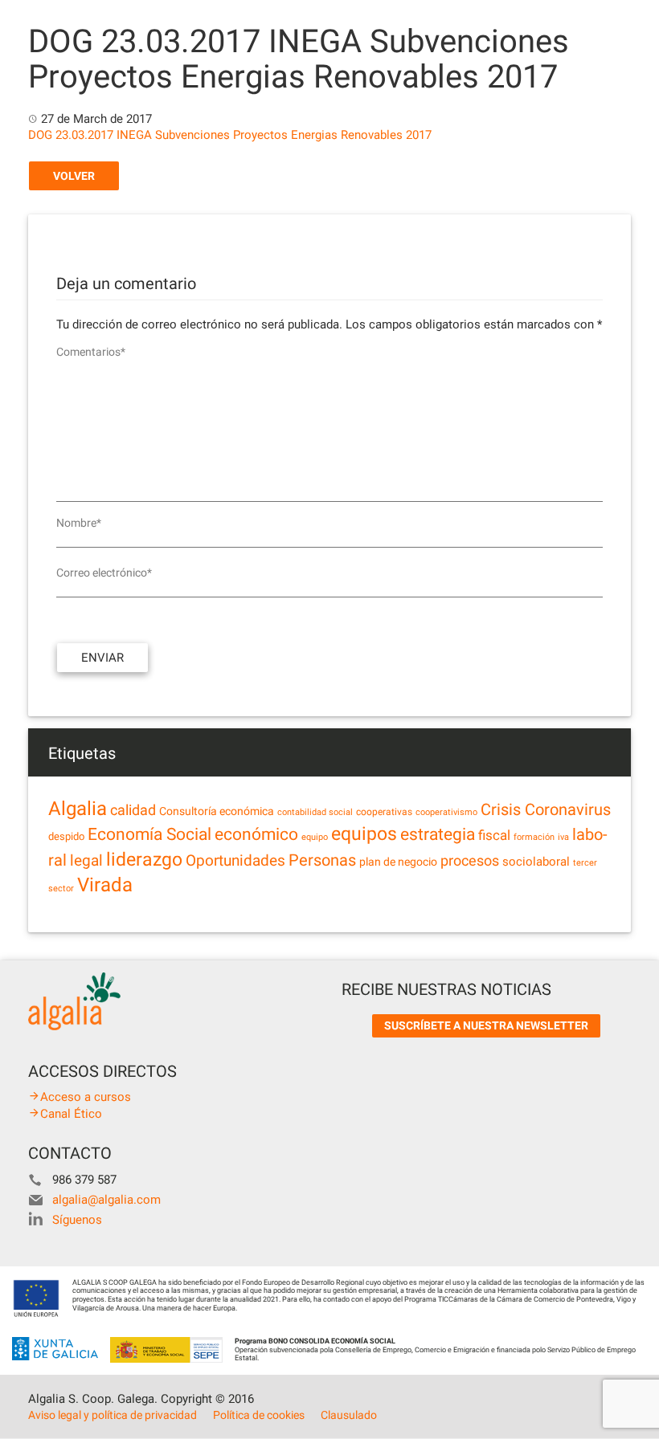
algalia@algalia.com (106, 1199)
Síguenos (77, 1220)
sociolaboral (536, 861)
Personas (322, 860)
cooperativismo (446, 812)
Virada (105, 885)
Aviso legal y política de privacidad (112, 1414)
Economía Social (149, 834)
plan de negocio (398, 861)
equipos (364, 834)
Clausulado (349, 1414)
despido (66, 836)
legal (86, 860)
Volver (74, 175)
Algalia (77, 808)
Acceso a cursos (85, 1097)
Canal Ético (71, 1114)
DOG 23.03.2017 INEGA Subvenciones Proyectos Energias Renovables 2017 (230, 135)
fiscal (494, 835)
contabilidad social (315, 812)
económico (256, 834)
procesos (469, 860)
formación (534, 837)
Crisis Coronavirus (546, 810)
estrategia (437, 834)
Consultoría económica (216, 811)
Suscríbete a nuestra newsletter (486, 1025)
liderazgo (144, 859)
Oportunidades (235, 861)
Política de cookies (259, 1414)
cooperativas (384, 811)
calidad (133, 810)
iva (563, 837)
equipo (314, 837)
